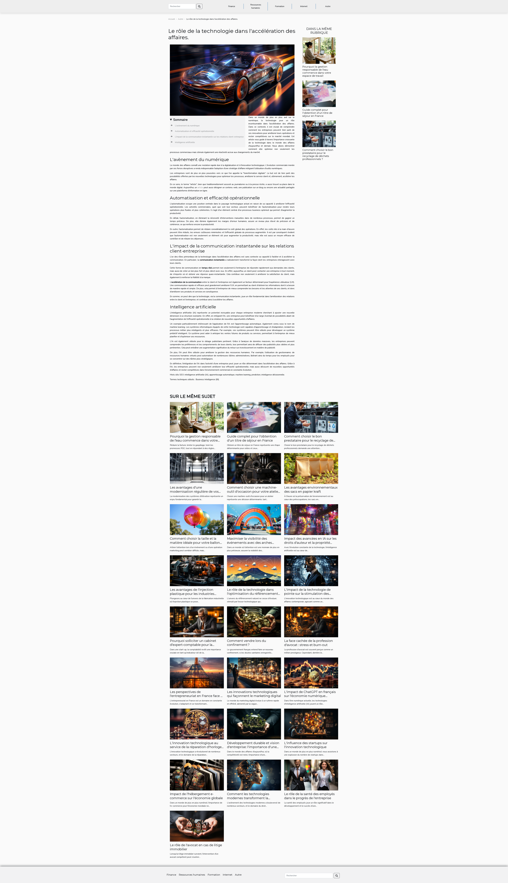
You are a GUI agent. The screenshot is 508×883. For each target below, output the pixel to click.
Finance (231, 6)
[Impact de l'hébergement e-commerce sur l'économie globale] (197, 775)
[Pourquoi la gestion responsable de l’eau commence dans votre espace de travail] (319, 50)
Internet (303, 6)
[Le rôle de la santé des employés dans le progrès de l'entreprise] (311, 775)
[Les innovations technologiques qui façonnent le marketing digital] (254, 672)
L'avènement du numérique (187, 125)
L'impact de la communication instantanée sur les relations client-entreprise (209, 136)
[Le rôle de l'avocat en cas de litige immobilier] (197, 826)
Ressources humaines (255, 6)
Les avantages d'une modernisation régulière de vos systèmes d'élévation (194, 491)
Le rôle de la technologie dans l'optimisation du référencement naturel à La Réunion (252, 594)
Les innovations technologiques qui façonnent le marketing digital (254, 694)
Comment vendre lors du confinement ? (246, 643)
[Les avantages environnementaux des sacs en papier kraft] (311, 468)
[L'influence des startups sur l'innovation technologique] (311, 723)
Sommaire (180, 120)
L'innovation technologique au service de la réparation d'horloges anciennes (196, 747)
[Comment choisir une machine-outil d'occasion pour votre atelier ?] (254, 468)
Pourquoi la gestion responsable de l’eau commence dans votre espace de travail (316, 71)
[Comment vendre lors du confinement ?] (254, 621)
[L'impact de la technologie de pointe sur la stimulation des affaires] (311, 570)
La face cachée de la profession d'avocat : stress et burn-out (308, 643)
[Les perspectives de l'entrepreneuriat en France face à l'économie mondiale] (197, 672)
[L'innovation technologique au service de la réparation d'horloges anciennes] (197, 723)
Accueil (171, 19)
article (200, 187)
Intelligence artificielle (184, 142)
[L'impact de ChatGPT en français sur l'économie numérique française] (311, 672)
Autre (327, 6)
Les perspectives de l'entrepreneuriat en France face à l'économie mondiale (196, 696)
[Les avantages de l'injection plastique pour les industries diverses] (197, 570)
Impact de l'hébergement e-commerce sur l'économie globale (196, 796)
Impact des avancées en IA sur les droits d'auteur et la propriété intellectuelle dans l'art (310, 543)
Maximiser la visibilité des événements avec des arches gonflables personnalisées (249, 543)
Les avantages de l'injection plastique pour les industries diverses (192, 594)
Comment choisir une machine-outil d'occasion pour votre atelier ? (253, 491)
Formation (279, 6)
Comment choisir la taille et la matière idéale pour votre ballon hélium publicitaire (195, 543)
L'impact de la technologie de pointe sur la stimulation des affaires (307, 594)
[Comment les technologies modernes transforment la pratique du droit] (254, 775)
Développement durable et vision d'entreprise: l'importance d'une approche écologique (253, 747)
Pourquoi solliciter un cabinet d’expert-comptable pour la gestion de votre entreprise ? (193, 645)
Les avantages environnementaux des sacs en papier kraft (311, 489)
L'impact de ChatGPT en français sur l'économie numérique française (310, 696)
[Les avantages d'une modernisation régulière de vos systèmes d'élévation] (197, 468)
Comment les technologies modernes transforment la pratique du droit (248, 798)
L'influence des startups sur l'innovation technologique (305, 745)
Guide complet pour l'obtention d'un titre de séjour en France (317, 112)
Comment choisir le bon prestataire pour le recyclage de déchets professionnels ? (317, 154)
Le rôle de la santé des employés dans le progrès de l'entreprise (309, 796)
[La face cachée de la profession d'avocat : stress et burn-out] (311, 621)
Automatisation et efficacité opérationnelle (194, 131)
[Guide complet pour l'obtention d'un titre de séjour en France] (319, 93)
